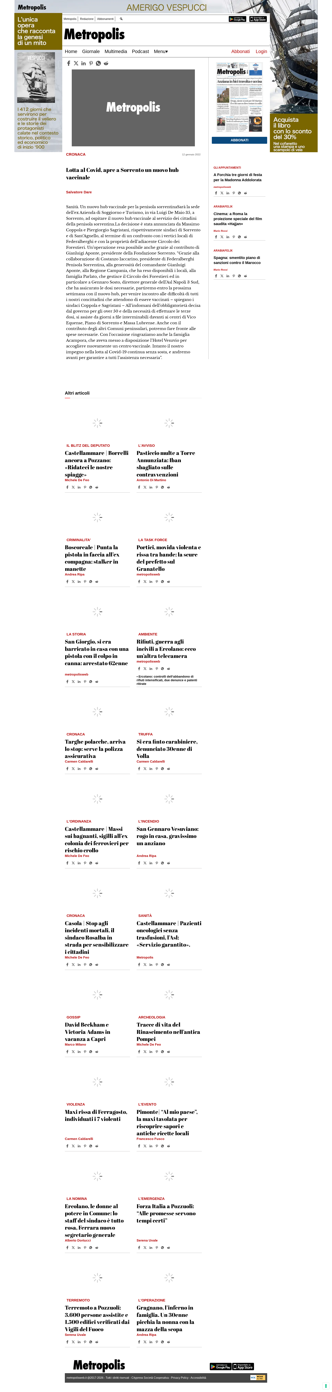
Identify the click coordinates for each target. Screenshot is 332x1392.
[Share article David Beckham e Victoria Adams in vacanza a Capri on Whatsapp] (91, 1051)
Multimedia (116, 51)
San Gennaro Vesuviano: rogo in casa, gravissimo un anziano (168, 836)
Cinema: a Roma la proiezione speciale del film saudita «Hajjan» (238, 219)
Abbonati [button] (239, 140)
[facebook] (68, 63)
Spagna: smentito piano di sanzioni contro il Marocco (237, 260)
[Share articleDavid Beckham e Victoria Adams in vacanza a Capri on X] (74, 1051)
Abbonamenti (105, 18)
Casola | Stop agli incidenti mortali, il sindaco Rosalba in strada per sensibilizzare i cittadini (97, 937)
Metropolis (70, 18)
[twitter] (76, 63)
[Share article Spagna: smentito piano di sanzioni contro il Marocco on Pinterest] (234, 276)
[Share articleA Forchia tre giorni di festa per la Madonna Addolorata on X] (222, 193)
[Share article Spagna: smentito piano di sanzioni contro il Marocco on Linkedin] (228, 276)
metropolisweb (148, 574)
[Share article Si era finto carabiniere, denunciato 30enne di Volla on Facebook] (139, 768)
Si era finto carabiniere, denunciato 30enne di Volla (167, 748)
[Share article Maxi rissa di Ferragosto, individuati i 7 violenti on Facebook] (68, 1146)
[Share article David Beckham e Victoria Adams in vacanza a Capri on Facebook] (68, 1051)
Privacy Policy (179, 1377)
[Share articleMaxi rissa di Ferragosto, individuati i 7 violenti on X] (74, 1146)
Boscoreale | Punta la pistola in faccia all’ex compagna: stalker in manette (92, 557)
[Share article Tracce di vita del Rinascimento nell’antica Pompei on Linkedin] (151, 1051)
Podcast (140, 51)
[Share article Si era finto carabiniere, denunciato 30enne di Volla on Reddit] (169, 768)
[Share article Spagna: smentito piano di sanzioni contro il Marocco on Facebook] (216, 276)
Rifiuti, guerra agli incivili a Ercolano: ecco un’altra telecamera (166, 648)
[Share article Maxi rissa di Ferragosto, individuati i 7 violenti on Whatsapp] (91, 1146)
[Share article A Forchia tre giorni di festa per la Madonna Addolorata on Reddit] (246, 193)
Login (261, 51)
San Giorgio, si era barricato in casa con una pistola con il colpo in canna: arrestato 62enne (97, 652)
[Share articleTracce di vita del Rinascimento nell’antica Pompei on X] (145, 1051)
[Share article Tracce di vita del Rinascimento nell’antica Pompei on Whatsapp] (163, 1051)
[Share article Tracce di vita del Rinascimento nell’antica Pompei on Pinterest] (157, 1051)
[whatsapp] (98, 63)
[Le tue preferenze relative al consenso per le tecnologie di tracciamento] (326, 1386)
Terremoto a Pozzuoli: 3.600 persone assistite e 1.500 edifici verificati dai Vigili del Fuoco (97, 1318)
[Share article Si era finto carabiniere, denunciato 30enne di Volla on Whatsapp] (163, 768)
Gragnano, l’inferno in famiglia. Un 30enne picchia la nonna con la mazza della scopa (165, 1318)
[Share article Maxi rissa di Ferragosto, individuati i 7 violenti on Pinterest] (85, 1146)
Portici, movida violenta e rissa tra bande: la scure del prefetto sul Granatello (169, 557)
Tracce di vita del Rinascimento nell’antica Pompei (168, 1031)
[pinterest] (90, 63)
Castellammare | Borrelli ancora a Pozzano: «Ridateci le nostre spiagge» (96, 463)
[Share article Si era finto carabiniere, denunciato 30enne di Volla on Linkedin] (151, 768)
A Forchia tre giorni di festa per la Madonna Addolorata (238, 177)
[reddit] (106, 63)
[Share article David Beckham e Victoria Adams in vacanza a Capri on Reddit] (97, 1051)
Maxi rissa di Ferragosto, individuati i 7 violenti (96, 1115)
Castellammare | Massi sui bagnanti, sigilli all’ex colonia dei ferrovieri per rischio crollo (97, 839)
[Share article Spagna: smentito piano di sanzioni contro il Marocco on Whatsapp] (240, 276)
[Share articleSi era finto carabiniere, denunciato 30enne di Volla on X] (145, 768)
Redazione (87, 18)
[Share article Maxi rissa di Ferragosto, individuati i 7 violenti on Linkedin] (79, 1146)
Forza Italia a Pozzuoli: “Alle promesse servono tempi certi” (166, 1213)
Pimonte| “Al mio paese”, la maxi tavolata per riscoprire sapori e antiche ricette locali (167, 1122)
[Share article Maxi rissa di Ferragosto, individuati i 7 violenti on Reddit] (97, 1146)
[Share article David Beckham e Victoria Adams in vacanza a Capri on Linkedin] (79, 1051)
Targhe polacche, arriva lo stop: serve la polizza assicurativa (95, 748)
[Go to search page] (121, 18)
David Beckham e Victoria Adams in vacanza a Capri (87, 1031)
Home (71, 51)
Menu (159, 51)
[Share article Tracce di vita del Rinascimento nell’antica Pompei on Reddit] (169, 1051)
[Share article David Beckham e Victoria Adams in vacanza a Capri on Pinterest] (85, 1051)
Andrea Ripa (75, 574)
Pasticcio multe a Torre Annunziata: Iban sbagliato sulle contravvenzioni (166, 463)
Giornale (91, 51)
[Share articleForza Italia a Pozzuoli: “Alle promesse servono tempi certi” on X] (145, 1247)
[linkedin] (83, 63)
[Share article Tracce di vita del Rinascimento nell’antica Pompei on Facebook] (139, 1051)
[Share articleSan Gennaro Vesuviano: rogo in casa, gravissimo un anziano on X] (145, 863)
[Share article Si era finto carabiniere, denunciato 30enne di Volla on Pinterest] (157, 768)
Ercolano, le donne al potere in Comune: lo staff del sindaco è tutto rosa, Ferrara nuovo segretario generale (94, 1220)
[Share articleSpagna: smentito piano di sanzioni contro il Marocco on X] (222, 276)
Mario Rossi (221, 230)
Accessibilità (198, 1377)
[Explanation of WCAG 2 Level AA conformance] (257, 1379)
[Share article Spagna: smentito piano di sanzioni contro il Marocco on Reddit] (246, 276)
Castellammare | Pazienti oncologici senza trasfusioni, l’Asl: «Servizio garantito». (169, 933)
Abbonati (240, 51)
